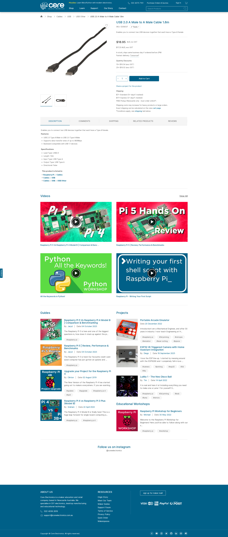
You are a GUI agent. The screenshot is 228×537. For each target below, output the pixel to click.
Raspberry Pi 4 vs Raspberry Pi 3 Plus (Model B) (84, 402)
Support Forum (104, 507)
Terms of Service (105, 511)
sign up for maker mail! (153, 493)
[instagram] (161, 533)
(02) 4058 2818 (51, 511)
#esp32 (172, 367)
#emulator (146, 341)
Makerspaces (103, 521)
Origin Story (103, 497)
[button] (46, 100)
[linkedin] (176, 533)
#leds (177, 394)
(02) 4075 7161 (137, 3)
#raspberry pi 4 (99, 391)
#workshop (163, 431)
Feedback (1, 273)
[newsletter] (181, 533)
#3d (182, 367)
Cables (59, 16)
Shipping (113, 121)
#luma (144, 398)
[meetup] (186, 533)
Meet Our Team (105, 500)
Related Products (143, 121)
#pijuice (177, 341)
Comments (84, 121)
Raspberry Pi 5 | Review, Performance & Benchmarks (140, 245)
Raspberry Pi (48, 175)
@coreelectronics (114, 450)
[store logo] (52, 6)
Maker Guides (104, 504)
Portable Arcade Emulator (154, 320)
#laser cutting (162, 341)
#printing (159, 367)
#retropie (179, 337)
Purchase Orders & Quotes (157, 3)
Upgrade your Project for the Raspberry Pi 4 (87, 372)
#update (69, 391)
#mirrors (156, 398)
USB (69, 16)
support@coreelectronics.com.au (58, 515)
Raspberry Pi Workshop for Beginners (161, 411)
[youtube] (156, 533)
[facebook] (152, 533)
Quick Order (103, 518)
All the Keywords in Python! (52, 296)
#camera (145, 367)
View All (183, 196)
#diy (144, 371)
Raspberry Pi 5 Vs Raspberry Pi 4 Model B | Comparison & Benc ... (69, 245)
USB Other (80, 16)
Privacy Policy (104, 514)
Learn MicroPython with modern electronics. (90, 3)
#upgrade (83, 391)
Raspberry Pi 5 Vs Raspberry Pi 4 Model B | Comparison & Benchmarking (87, 321)
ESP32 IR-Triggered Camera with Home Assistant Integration (162, 348)
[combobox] (167, 8)
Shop (49, 16)
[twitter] (166, 533)
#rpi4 (68, 395)
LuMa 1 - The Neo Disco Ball (156, 376)
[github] (171, 533)
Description (55, 121)
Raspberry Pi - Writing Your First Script (133, 296)
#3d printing (164, 337)
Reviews (172, 121)
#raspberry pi (71, 340)
